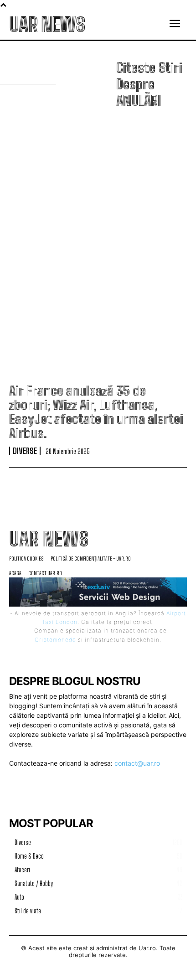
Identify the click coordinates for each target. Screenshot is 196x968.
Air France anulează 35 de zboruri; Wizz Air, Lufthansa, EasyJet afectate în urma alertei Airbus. (96, 411)
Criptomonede (55, 639)
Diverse (25, 451)
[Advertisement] (98, 247)
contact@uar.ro (137, 763)
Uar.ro (147, 948)
